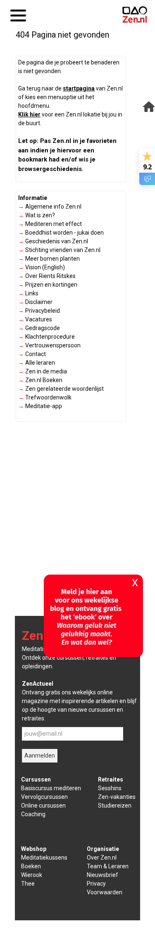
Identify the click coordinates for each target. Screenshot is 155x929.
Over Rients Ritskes (47, 276)
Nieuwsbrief (102, 875)
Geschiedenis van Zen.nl (53, 241)
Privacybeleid (39, 310)
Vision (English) (41, 267)
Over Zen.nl (102, 857)
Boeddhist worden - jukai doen (61, 232)
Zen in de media (42, 371)
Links (28, 293)
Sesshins (110, 788)
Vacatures (35, 319)
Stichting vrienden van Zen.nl (59, 250)
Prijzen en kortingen (47, 284)
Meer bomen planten (49, 258)
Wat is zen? (36, 215)
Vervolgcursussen (44, 797)
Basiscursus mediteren (51, 788)
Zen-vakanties (117, 797)
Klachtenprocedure (46, 336)
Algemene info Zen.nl (49, 206)
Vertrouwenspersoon (49, 345)
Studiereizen (114, 805)
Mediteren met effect (50, 224)
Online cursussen (43, 805)
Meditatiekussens (44, 857)
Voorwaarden (104, 892)
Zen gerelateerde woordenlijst (61, 388)
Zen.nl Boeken (40, 380)
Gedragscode (39, 328)
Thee (28, 883)
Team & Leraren (108, 866)
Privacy (96, 883)
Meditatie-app (40, 406)
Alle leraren (36, 362)
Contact (32, 354)
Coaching (33, 814)
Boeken (31, 866)
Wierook (31, 875)
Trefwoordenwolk (45, 397)
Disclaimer (35, 302)
